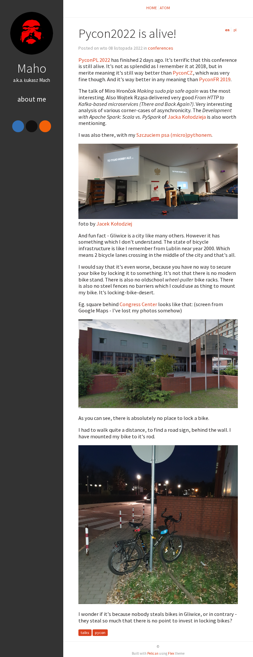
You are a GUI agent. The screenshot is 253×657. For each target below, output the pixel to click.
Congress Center (138, 304)
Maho (31, 68)
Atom (165, 7)
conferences (160, 48)
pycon (100, 632)
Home (151, 7)
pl (235, 29)
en (227, 29)
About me (31, 99)
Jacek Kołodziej (114, 223)
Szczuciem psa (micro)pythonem (173, 135)
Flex (171, 653)
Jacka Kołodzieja (187, 116)
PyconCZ (183, 72)
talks (85, 632)
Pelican (152, 653)
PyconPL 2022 (94, 60)
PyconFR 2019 (215, 79)
